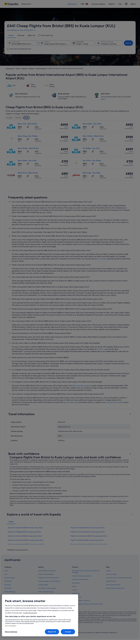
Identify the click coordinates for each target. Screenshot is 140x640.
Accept (68, 632)
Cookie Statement (30, 613)
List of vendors (10, 626)
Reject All (52, 632)
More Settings (11, 632)
